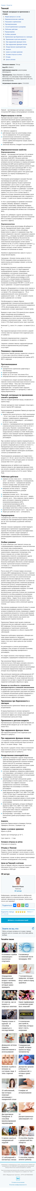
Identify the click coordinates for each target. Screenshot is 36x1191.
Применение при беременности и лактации (18, 37)
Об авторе (18, 891)
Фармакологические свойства (14, 19)
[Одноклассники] (18, 905)
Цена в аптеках (10, 59)
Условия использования (18, 1182)
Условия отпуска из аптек (14, 54)
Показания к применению (13, 22)
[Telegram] (26, 905)
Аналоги (8, 49)
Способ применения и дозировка (15, 27)
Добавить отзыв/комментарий (18, 920)
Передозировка (10, 32)
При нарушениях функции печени (16, 44)
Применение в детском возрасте (16, 39)
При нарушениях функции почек (16, 42)
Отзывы (8, 57)
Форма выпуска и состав (12, 17)
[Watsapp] (22, 905)
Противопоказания (11, 24)
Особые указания (10, 34)
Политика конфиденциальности (18, 1184)
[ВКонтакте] (14, 905)
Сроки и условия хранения (14, 52)
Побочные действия (11, 29)
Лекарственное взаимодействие (16, 47)
